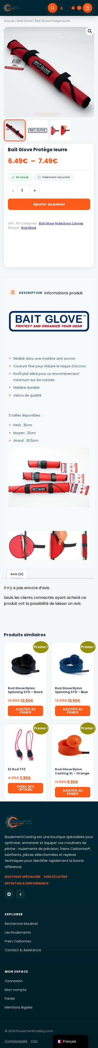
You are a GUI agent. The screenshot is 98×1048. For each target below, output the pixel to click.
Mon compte (15, 989)
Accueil (9, 21)
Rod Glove (28, 228)
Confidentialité (16, 1041)
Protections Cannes (69, 223)
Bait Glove (24, 21)
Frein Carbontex (18, 941)
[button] (90, 31)
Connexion (14, 981)
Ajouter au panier (49, 204)
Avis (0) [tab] (16, 574)
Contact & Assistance (23, 950)
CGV (34, 1041)
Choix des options (25, 788)
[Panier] (76, 8)
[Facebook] (20, 894)
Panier (10, 998)
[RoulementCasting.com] (11, 8)
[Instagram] (9, 894)
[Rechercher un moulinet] (52, 8)
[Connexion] (64, 8)
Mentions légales (19, 1007)
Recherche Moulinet (21, 923)
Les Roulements (18, 932)
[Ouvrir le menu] (87, 8)
